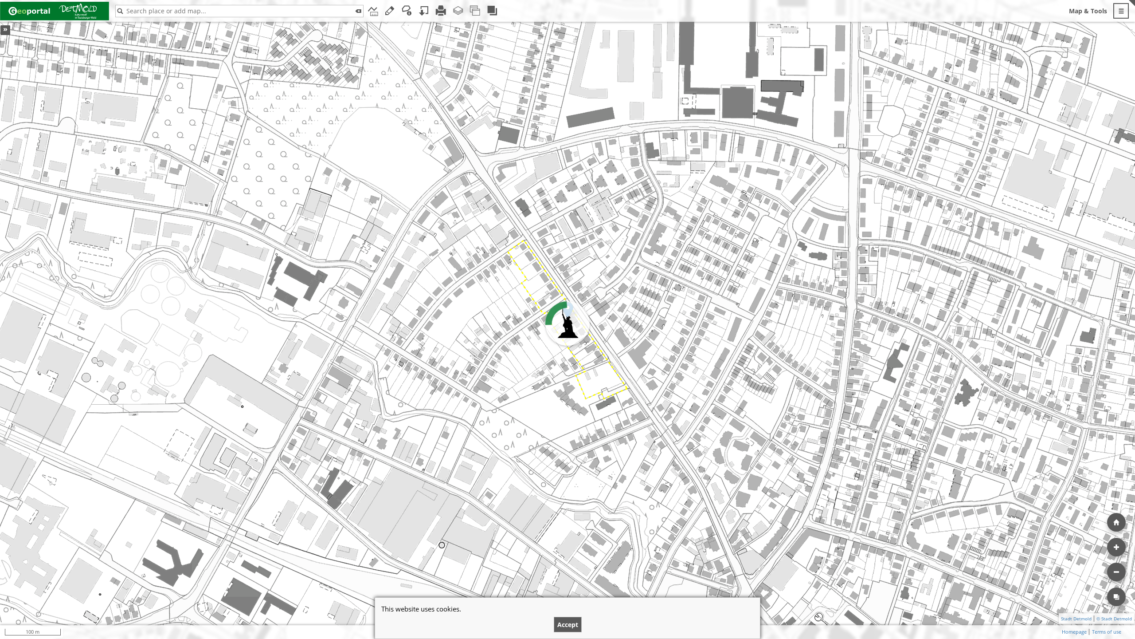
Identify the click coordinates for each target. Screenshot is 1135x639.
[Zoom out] (1116, 572)
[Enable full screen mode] (1132, 11)
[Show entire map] (1116, 522)
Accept (567, 624)
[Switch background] (1116, 597)
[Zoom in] (1116, 547)
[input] (239, 11)
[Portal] (492, 11)
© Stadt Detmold (1114, 618)
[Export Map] (424, 11)
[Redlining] (390, 11)
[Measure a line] (372, 11)
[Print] (441, 11)
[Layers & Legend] (458, 11)
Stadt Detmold (1076, 618)
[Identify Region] (407, 11)
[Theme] (475, 11)
